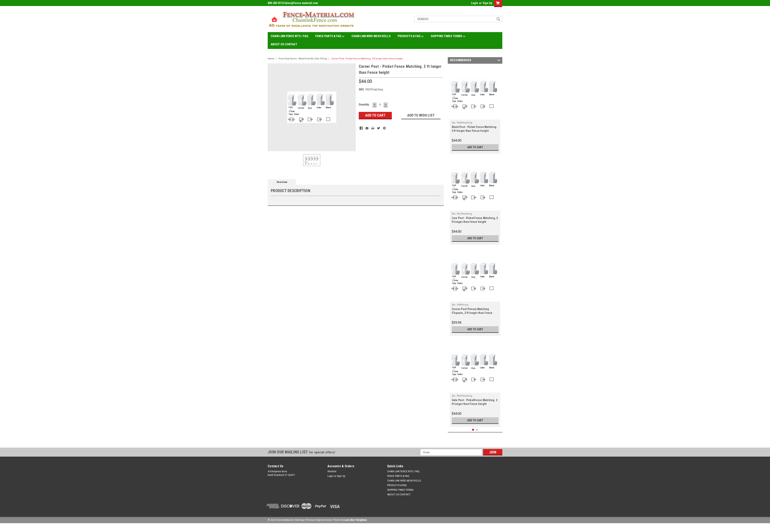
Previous (495, 60)
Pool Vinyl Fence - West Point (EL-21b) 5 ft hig (303, 58)
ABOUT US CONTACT (284, 44)
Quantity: (364, 104)
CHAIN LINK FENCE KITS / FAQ (289, 36)
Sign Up (487, 3)
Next (498, 60)
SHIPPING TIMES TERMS (447, 36)
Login (474, 3)
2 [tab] (477, 430)
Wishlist (331, 471)
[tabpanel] (475, 110)
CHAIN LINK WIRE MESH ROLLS (371, 36)
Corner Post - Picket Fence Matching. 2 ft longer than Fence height (367, 58)
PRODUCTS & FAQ (409, 36)
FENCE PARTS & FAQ (328, 36)
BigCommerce (324, 520)
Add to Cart (475, 147)
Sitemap (299, 520)
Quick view (475, 116)
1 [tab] (473, 430)
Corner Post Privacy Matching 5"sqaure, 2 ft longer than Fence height (472, 312)
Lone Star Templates (355, 520)
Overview (282, 181)
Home (271, 58)
